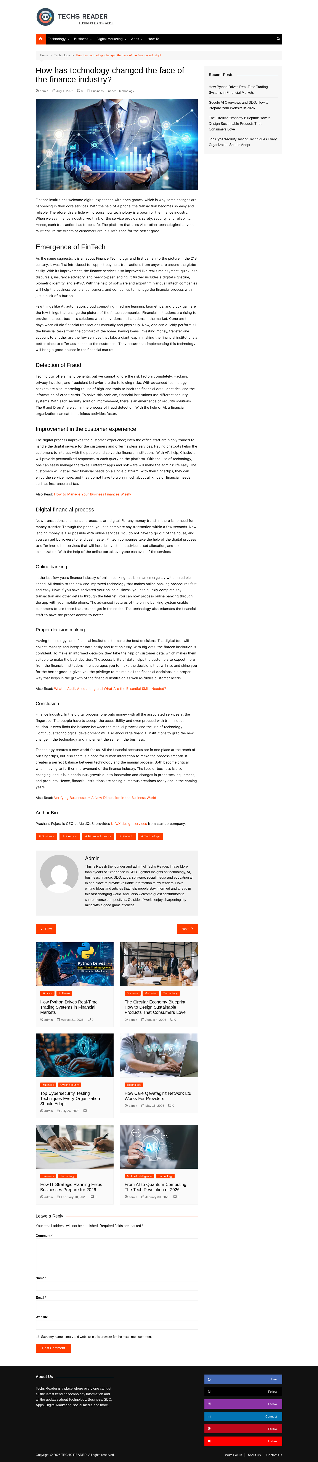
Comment (44, 1235)
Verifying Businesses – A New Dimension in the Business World (105, 797)
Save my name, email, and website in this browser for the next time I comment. (97, 1336)
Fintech (127, 836)
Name (41, 1278)
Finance (111, 91)
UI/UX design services (129, 823)
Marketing (151, 993)
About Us (254, 1455)
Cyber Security (69, 1084)
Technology (57, 39)
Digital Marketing (110, 39)
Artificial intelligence (139, 1176)
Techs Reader (157, 866)
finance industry (99, 836)
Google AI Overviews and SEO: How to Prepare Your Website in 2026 (238, 105)
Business (81, 39)
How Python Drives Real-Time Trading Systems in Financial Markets (69, 1007)
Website (42, 1317)
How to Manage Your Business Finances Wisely (92, 494)
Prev (48, 929)
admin (44, 91)
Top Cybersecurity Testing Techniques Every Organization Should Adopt (70, 1098)
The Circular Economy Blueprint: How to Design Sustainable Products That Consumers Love (156, 1007)
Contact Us (274, 1455)
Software (64, 993)
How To (153, 39)
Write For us (233, 1455)
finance (71, 836)
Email (41, 1297)
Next (185, 929)
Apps (135, 39)
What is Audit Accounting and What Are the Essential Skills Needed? (110, 688)
